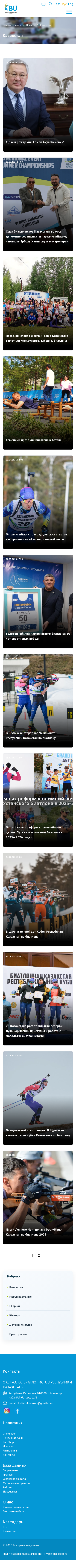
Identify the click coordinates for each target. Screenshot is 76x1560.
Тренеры (8, 1474)
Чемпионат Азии (13, 1437)
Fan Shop (8, 1442)
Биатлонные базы (13, 1511)
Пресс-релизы (18, 1334)
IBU (5, 1527)
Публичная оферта (55, 1553)
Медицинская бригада (16, 1483)
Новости (8, 1446)
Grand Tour (9, 1433)
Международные (20, 1296)
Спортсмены (10, 1470)
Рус (64, 4)
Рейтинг (7, 1487)
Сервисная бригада (14, 1478)
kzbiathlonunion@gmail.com (35, 1403)
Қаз (57, 4)
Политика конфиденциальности (22, 1553)
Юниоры (14, 1315)
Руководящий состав (16, 1507)
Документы (10, 1491)
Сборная (14, 1306)
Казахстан (16, 1287)
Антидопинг (10, 1450)
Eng (70, 4)
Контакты (9, 1454)
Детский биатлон (20, 1324)
